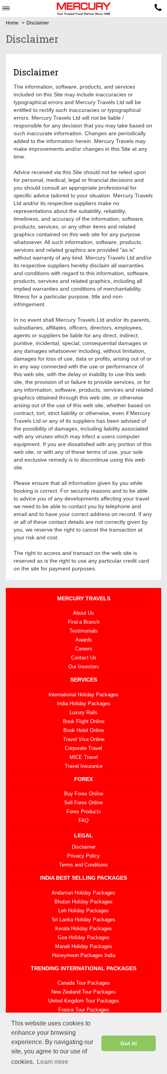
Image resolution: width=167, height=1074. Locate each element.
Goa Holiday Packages (84, 937)
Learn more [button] (52, 1061)
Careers (83, 649)
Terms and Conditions (83, 865)
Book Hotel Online (83, 730)
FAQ (83, 820)
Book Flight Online (83, 721)
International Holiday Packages (83, 694)
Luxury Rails (83, 712)
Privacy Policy (83, 856)
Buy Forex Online (83, 794)
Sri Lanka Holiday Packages (83, 919)
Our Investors (83, 667)
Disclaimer (84, 847)
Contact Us (83, 658)
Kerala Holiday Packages (83, 928)
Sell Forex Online (83, 803)
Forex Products (83, 811)
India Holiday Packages (83, 703)
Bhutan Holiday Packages (83, 902)
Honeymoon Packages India (83, 955)
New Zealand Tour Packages (83, 992)
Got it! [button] (128, 1043)
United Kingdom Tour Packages (83, 1001)
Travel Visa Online (83, 739)
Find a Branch (83, 622)
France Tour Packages (83, 1010)
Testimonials (84, 631)
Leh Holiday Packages (83, 911)
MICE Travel (84, 757)
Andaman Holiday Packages (83, 893)
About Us (83, 613)
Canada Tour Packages (83, 983)
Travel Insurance (84, 766)
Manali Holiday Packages (83, 946)
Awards (83, 640)
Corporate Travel (83, 748)
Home (12, 23)
